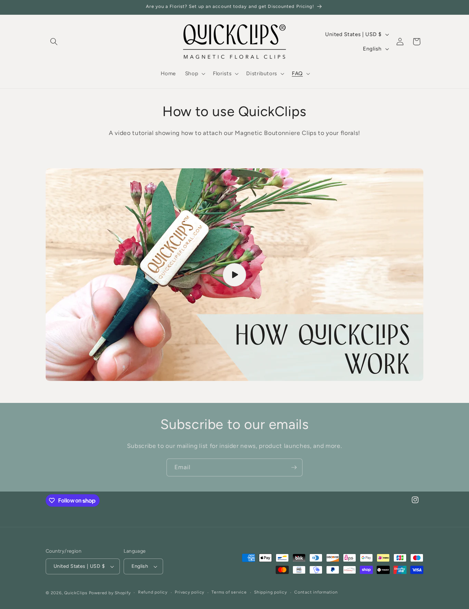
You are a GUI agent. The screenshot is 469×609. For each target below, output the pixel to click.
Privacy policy (189, 592)
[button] (54, 41)
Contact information (316, 592)
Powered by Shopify (110, 592)
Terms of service (229, 592)
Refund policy (153, 592)
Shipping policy (270, 592)
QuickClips (76, 592)
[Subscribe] (294, 467)
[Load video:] (234, 274)
